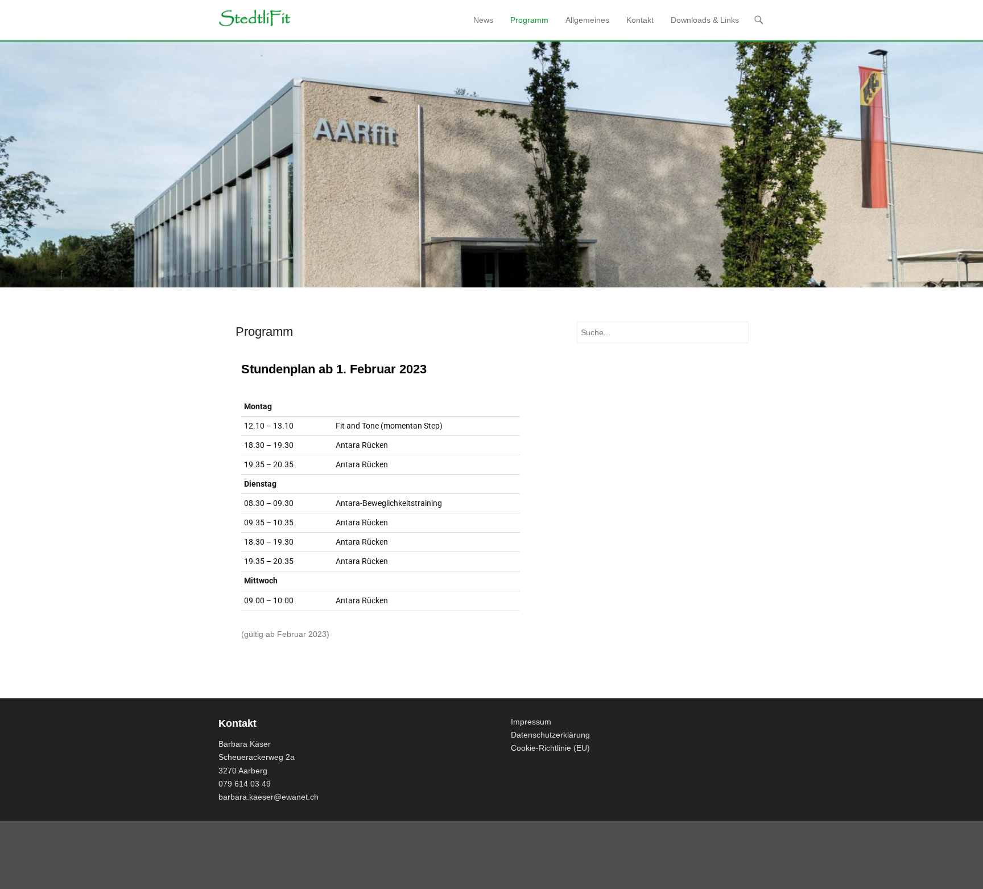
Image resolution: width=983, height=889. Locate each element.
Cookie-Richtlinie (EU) (550, 747)
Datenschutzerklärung (550, 734)
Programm (529, 19)
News (483, 19)
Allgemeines (587, 19)
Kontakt (640, 19)
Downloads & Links (705, 19)
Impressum (531, 721)
